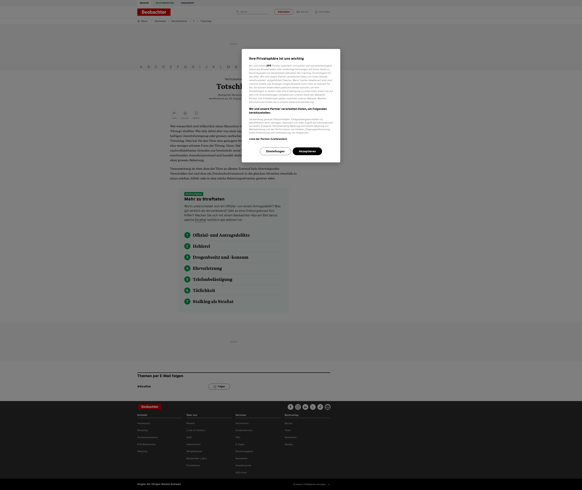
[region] (291, 105)
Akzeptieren (307, 151)
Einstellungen (275, 151)
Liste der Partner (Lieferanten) (268, 139)
